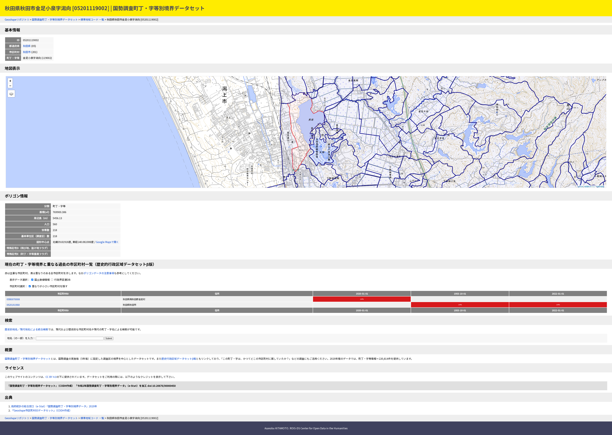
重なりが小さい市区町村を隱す (49, 286)
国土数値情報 (42, 280)
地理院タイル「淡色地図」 (594, 186)
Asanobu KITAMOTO (276, 428)
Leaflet (580, 186)
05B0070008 (13, 299)
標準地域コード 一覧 (92, 19)
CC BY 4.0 (51, 377)
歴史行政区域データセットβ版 (178, 358)
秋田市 (27, 52)
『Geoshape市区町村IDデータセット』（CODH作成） (41, 410)
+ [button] (10, 80)
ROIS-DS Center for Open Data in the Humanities (319, 428)
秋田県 (27, 46)
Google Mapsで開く (107, 242)
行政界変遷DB (62, 280)
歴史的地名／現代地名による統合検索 (26, 329)
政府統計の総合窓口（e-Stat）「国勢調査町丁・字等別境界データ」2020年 (54, 406)
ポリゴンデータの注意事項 (99, 273)
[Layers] (11, 93)
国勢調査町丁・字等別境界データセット (55, 19)
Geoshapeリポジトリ (17, 19)
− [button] (10, 85)
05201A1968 (13, 304)
